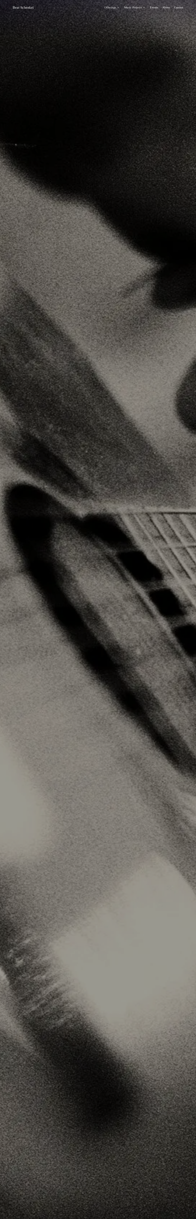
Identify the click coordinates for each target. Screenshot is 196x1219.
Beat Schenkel (23, 7)
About (20, 625)
